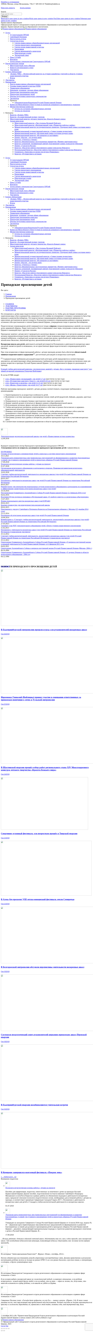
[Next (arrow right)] (4, 1330)
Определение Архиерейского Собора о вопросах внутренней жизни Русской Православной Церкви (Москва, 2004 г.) (46, 548)
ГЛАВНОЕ (9, 304)
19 (4, 1177)
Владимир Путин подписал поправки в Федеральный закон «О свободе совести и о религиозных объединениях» (45, 497)
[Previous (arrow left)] (2, 1330)
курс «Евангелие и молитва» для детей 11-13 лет (24, 383)
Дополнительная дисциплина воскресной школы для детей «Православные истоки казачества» (38, 436)
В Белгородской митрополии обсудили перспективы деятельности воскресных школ (42, 967)
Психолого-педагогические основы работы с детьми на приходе (26, 464)
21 (8, 1177)
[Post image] (4, 434)
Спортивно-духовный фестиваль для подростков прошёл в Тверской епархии (39, 833)
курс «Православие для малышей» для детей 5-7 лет (25, 379)
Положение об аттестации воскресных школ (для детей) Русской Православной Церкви (35, 515)
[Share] (4, 1328)
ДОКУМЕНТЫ (11, 306)
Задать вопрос (25, 8)
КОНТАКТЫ (10, 310)
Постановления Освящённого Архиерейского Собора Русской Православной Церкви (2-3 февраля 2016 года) (43, 493)
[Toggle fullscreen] (6, 1328)
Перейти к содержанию (10, 2)
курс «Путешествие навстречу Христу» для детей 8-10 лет (28, 381)
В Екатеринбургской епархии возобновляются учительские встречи (34, 1105)
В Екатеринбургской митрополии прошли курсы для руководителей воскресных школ (44, 629)
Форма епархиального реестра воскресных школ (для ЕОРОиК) (25, 501)
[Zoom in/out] (9, 1328)
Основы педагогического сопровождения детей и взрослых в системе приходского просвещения (38, 454)
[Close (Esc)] (2, 1328)
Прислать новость (8, 8)
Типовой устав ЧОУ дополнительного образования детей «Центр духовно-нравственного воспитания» (41, 526)
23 (12, 1177)
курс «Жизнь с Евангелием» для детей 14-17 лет (24, 385)
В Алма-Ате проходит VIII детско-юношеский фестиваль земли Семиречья (37, 899)
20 (6, 1177)
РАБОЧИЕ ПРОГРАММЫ (15, 308)
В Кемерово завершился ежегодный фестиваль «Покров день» (31, 1172)
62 (15, 1177)
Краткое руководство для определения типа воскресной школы (25, 505)
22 (10, 1177)
